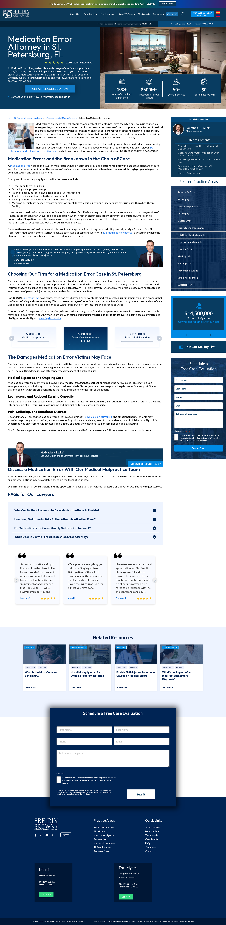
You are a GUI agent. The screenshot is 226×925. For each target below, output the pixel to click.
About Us (74, 14)
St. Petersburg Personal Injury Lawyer (28, 118)
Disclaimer (72, 921)
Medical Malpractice (104, 827)
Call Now (46, 894)
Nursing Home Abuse (104, 843)
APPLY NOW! (167, 4)
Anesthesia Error (186, 192)
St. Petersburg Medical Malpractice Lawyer (61, 118)
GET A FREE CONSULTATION (50, 88)
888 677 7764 (202, 15)
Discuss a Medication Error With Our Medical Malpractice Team (196, 167)
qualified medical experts (117, 232)
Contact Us (172, 14)
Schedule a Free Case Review (146, 463)
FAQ (147, 843)
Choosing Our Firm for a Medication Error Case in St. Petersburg (198, 154)
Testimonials (144, 14)
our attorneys (31, 297)
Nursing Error (185, 263)
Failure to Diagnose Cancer (191, 227)
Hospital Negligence (104, 835)
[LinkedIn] (41, 834)
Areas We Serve (101, 851)
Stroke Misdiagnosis (188, 277)
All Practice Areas (102, 847)
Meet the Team (152, 831)
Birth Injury (183, 199)
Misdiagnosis (184, 256)
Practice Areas (107, 14)
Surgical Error (185, 284)
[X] (52, 834)
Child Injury (183, 213)
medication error (20, 165)
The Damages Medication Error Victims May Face (199, 161)
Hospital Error (185, 249)
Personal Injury (101, 839)
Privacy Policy (80, 921)
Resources (157, 14)
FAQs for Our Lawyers (189, 173)
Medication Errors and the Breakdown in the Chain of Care (199, 147)
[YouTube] (47, 834)
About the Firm (152, 827)
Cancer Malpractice (188, 206)
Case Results (89, 14)
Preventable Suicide (188, 270)
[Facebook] (36, 834)
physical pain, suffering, (98, 416)
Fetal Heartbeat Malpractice (192, 235)
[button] (159, 338)
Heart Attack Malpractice (191, 242)
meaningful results (50, 318)
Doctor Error (184, 220)
